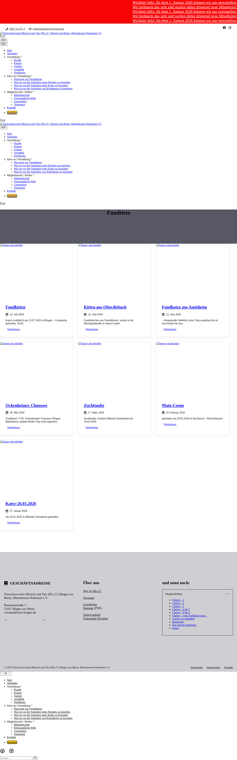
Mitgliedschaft (21, 95)
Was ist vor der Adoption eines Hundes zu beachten (42, 82)
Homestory (178, 621)
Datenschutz (213, 667)
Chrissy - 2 (178, 603)
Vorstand (88, 598)
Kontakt (11, 107)
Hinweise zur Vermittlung (28, 79)
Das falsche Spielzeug (184, 625)
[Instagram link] (229, 27)
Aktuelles (12, 53)
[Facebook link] (224, 27)
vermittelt (19, 69)
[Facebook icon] (2, 751)
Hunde (17, 60)
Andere (18, 66)
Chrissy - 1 (178, 600)
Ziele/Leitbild (91, 615)
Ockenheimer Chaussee (26, 405)
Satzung (88, 608)
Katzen (18, 63)
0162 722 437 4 (17, 28)
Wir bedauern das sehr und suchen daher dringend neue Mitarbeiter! (176, 7)
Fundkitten (15, 307)
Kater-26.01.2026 (21, 503)
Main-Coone (173, 405)
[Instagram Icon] (11, 751)
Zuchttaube (94, 405)
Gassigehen (20, 101)
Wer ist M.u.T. (92, 591)
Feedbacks (20, 72)
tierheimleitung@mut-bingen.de (48, 28)
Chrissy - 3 (178, 606)
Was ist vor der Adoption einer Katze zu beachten (41, 85)
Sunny (175, 628)
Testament (19, 104)
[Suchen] (35, 758)
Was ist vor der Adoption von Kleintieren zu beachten (43, 88)
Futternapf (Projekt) (95, 618)
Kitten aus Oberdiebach (105, 307)
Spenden (12, 112)
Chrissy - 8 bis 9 (181, 612)
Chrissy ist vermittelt (183, 618)
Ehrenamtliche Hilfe (25, 98)
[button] (3, 36)
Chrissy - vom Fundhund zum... (189, 615)
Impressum (197, 667)
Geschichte (90, 604)
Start (9, 50)
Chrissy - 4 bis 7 (181, 609)
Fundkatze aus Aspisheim (184, 307)
